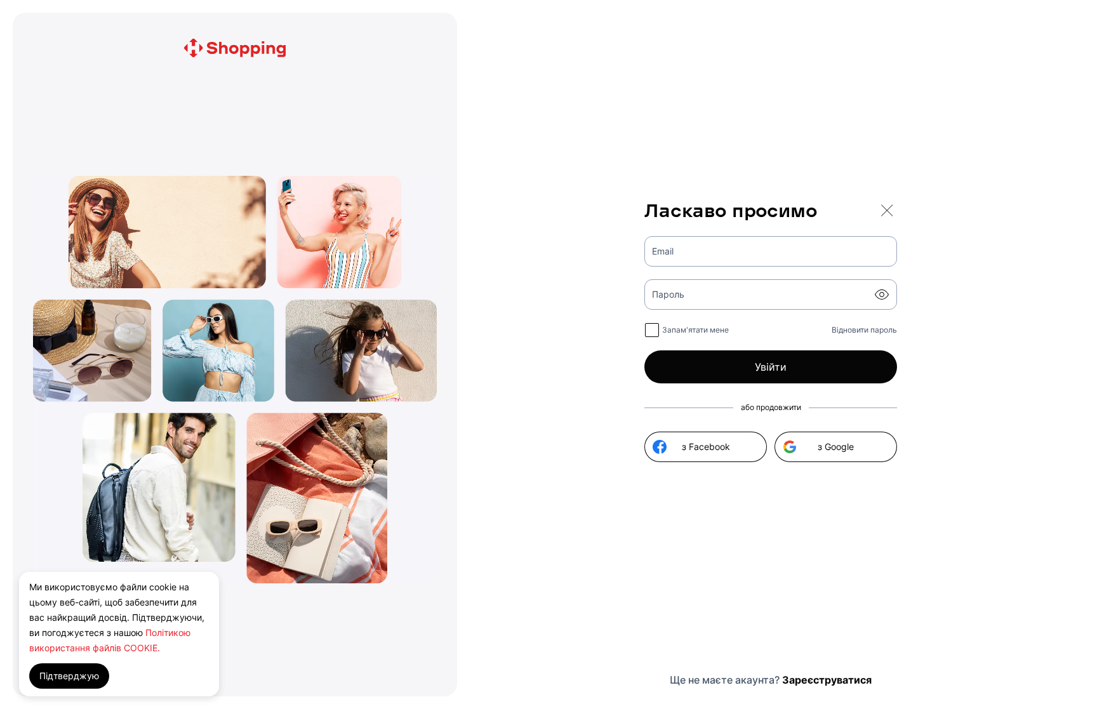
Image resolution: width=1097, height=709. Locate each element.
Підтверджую (69, 676)
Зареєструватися (827, 679)
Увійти (771, 367)
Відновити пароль (864, 330)
